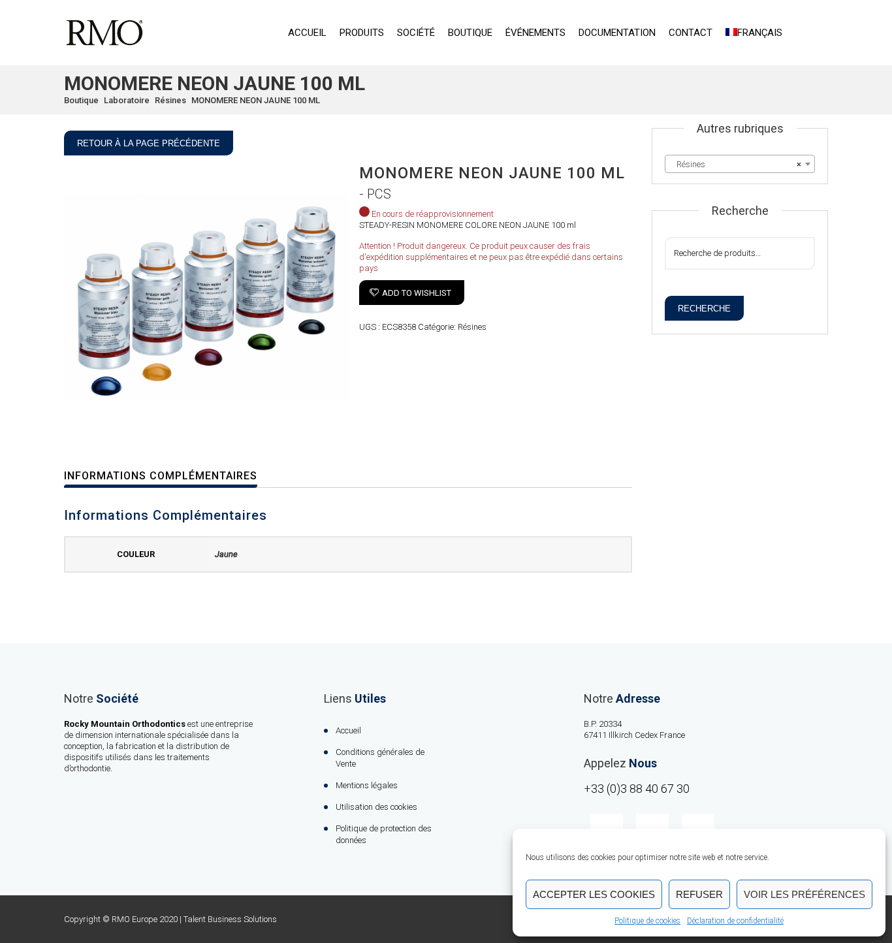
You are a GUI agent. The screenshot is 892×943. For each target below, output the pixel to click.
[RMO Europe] (104, 33)
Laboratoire (127, 100)
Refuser (699, 894)
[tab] (169, 476)
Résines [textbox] (736, 164)
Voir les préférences (804, 894)
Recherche (704, 308)
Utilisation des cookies (376, 807)
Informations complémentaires (160, 476)
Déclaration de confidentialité (735, 920)
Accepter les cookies (594, 894)
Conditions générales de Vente (380, 758)
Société (416, 33)
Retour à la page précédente (148, 143)
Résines (170, 100)
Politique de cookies (647, 920)
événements (535, 33)
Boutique (470, 33)
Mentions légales (367, 785)
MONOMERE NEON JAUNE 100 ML (255, 100)
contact (690, 33)
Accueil (307, 33)
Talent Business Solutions (230, 919)
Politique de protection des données (384, 834)
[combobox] (740, 164)
